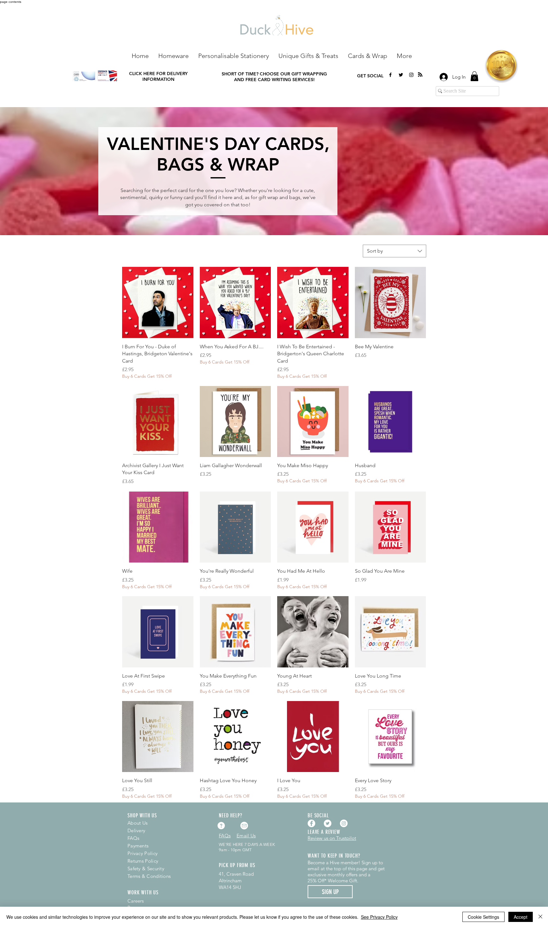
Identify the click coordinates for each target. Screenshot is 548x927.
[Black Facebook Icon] (390, 75)
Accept (520, 917)
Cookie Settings (483, 917)
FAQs (133, 838)
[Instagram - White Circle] (344, 823)
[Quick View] (157, 302)
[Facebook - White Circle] (311, 823)
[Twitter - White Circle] (327, 823)
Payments (137, 846)
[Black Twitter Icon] (401, 75)
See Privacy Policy (379, 917)
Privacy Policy (142, 853)
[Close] (540, 917)
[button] (173, 55)
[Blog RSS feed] (420, 74)
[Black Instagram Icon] (411, 75)
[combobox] (394, 251)
